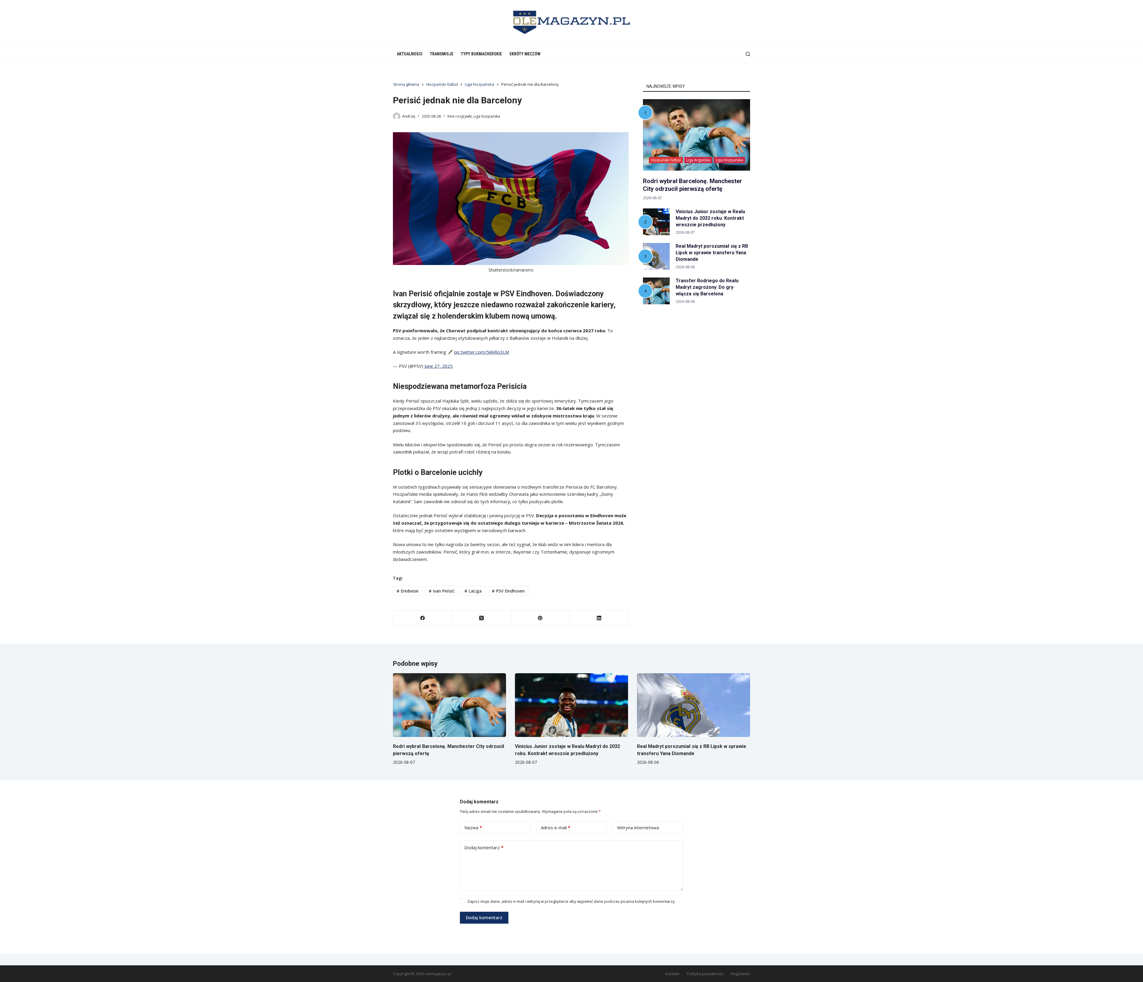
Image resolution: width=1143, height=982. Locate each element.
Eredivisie (407, 591)
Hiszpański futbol (666, 160)
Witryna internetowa (638, 827)
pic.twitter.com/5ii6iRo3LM (481, 352)
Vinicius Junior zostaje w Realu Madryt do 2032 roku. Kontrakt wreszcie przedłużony (710, 218)
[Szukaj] (748, 54)
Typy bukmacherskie (481, 54)
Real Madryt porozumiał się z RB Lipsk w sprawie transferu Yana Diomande (712, 252)
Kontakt (672, 973)
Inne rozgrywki (459, 116)
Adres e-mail (555, 827)
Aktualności (409, 54)
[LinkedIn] (599, 618)
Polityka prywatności (705, 973)
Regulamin (740, 973)
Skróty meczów (525, 54)
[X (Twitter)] (481, 618)
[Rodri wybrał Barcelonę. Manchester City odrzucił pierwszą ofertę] (449, 705)
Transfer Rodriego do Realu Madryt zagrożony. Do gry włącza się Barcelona (707, 287)
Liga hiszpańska (487, 116)
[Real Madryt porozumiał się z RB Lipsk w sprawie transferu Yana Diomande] (693, 705)
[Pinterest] (540, 618)
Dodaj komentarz (483, 847)
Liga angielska (698, 160)
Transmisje (441, 54)
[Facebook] (422, 618)
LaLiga (473, 591)
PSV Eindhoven (508, 591)
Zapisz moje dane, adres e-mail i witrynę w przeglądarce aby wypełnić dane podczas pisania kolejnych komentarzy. (571, 901)
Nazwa (473, 827)
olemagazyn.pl (438, 973)
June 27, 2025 (438, 366)
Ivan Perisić (442, 591)
